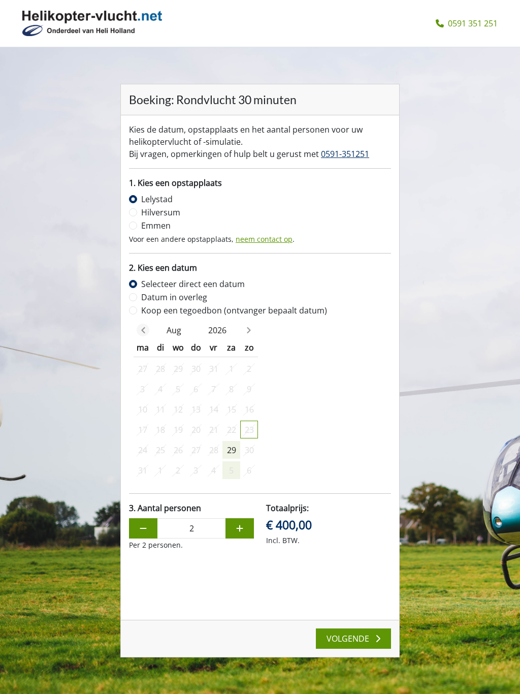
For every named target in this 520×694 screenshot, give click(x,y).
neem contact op (264, 239)
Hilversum (160, 212)
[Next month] (248, 330)
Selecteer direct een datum (193, 284)
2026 (217, 330)
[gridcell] (142, 368)
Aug (174, 330)
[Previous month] (143, 330)
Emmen (156, 225)
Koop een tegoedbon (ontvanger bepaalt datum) (234, 310)
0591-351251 (345, 154)
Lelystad (157, 199)
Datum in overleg (174, 297)
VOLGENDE (349, 638)
